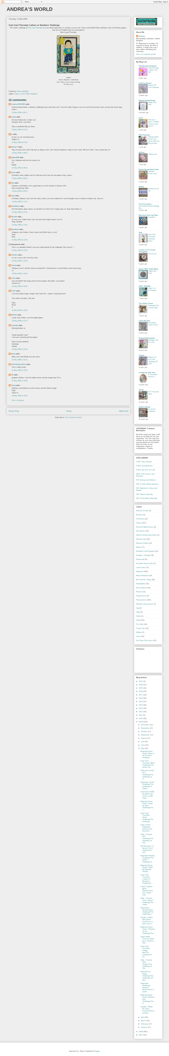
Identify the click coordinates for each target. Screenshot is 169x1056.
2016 (141, 698)
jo (12, 134)
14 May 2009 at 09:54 (19, 191)
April (143, 1017)
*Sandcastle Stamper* (148, 66)
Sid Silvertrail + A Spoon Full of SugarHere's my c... (146, 849)
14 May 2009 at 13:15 (19, 225)
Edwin (27, 94)
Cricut (22, 94)
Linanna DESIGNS (18, 104)
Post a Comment (18, 400)
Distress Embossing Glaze (146, 535)
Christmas (140, 519)
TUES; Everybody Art (144, 466)
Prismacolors (141, 600)
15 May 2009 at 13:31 (19, 360)
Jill (12, 375)
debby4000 (15, 157)
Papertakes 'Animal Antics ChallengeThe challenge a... (146, 911)
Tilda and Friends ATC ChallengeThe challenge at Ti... (147, 774)
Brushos (139, 515)
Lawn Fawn (140, 567)
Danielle (14, 217)
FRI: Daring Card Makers (146, 480)
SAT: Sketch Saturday (144, 494)
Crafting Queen (145, 83)
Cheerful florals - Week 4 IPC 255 (153, 70)
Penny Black (141, 588)
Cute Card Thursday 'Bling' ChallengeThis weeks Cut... (147, 764)
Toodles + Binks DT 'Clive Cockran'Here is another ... (147, 1010)
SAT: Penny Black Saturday (146, 498)
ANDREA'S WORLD (30, 9)
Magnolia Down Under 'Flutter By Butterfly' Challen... (146, 868)
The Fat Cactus (145, 204)
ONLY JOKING (145, 286)
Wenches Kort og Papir (148, 215)
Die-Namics (140, 531)
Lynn (141, 118)
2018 (141, 691)
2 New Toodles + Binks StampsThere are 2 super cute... (146, 891)
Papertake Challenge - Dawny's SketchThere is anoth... (147, 987)
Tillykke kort (152, 154)
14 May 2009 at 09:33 (19, 178)
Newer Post (14, 411)
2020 (141, 685)
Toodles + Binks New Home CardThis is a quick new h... (146, 920)
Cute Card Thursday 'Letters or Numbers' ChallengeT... (146, 879)
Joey (13, 196)
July (143, 741)
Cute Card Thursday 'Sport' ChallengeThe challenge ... (146, 817)
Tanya (13, 385)
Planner (139, 592)
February (145, 1024)
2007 (141, 1035)
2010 (141, 718)
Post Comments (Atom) (73, 417)
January (144, 1027)
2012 (141, 712)
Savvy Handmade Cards (149, 169)
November (145, 728)
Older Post (123, 411)
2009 (141, 722)
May (143, 748)
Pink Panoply (144, 135)
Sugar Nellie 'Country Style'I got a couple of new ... (147, 940)
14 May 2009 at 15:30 (19, 250)
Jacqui (141, 355)
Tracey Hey (140, 628)
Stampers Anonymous (144, 604)
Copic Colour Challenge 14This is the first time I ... (146, 828)
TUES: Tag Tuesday (144, 462)
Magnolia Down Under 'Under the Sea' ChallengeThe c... (146, 805)
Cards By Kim (144, 321)
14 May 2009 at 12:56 (19, 212)
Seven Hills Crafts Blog (148, 269)
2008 (141, 1032)
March (143, 1021)
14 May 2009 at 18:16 (19, 286)
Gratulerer (151, 217)
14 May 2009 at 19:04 (19, 310)
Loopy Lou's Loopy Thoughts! (147, 251)
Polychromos (141, 596)
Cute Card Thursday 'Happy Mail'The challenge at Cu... (146, 951)
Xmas (138, 636)
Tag (137, 608)
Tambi (138, 616)
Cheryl (13, 265)
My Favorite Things (143, 580)
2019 (141, 688)
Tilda (138, 620)
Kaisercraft (140, 559)
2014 (141, 705)
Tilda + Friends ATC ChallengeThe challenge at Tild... (146, 838)
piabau (142, 152)
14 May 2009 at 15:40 (19, 273)
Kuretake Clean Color (144, 563)
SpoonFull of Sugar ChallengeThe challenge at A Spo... (146, 976)
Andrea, (142, 36)
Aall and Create (142, 511)
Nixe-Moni (15, 229)
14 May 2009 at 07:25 (19, 130)
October (144, 731)
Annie (13, 172)
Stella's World (144, 407)
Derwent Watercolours (144, 527)
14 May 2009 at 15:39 (19, 261)
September (145, 735)
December (145, 725)
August (144, 738)
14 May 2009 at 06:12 (19, 112)
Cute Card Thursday (35, 28)
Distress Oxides (142, 543)
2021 (141, 681)
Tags (138, 612)
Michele (14, 315)
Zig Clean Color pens (144, 640)
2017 (141, 695)
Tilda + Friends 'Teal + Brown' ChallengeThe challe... (146, 901)
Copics (16, 94)
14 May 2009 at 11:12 (19, 201)
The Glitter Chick (146, 303)
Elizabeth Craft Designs (145, 551)
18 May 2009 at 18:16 (19, 396)
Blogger (96, 1051)
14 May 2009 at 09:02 (19, 168)
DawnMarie (15, 206)
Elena (13, 354)
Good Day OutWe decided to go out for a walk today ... (147, 795)
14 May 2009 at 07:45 (19, 142)
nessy (13, 278)
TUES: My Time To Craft (145, 470)
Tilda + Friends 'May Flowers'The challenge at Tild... (146, 964)
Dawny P (14, 147)
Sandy (13, 117)
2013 (141, 708)
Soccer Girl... (153, 254)
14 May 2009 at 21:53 (19, 321)
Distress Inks (141, 539)
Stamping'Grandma (147, 338)
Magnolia (34, 94)
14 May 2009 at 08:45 (19, 153)
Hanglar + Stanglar (143, 555)
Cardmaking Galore (18, 364)
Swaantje (14, 325)
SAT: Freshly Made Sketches (147, 484)
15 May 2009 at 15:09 (19, 370)
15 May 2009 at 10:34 (19, 349)
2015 (141, 701)
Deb (12, 183)
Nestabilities (140, 584)
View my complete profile (146, 54)
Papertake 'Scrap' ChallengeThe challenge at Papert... (147, 785)
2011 (141, 715)
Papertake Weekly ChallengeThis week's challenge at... (147, 859)
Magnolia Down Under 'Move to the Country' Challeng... (147, 754)
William (139, 632)
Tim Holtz (139, 624)
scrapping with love (147, 372)
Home (69, 411)
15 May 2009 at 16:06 (19, 381)
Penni (13, 291)
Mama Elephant (142, 575)
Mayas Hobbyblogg (147, 100)
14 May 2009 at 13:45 (19, 240)
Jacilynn (14, 255)
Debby (141, 187)
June (143, 745)
